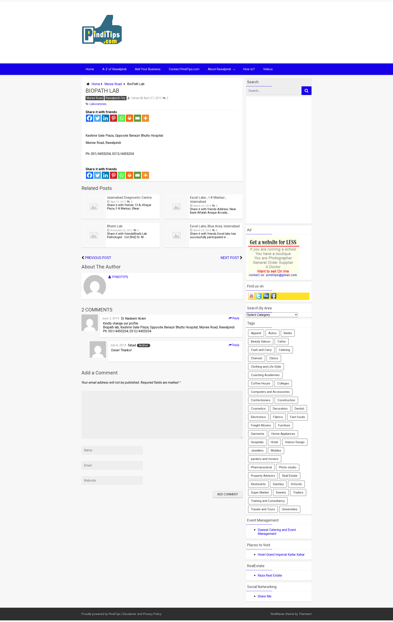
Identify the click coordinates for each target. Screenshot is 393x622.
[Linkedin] (105, 118)
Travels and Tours (263, 509)
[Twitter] (97, 118)
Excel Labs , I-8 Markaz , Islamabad (208, 199)
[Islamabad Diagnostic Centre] (93, 218)
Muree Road (113, 84)
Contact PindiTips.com (184, 69)
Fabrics (278, 417)
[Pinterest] (113, 118)
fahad (135, 98)
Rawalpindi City (115, 98)
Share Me (264, 596)
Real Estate (289, 476)
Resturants (258, 484)
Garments (257, 434)
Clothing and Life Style (266, 366)
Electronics (258, 417)
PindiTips (120, 277)
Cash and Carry (261, 350)
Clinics (273, 358)
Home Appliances (283, 434)
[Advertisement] (235, 32)
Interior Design (295, 442)
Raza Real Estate (270, 575)
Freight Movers (261, 425)
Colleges (283, 383)
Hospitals (257, 442)
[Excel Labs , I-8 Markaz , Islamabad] (176, 218)
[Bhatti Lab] (93, 246)
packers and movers (264, 459)
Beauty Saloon (260, 341)
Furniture (284, 425)
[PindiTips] (101, 49)
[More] (145, 118)
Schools (296, 484)
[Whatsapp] (121, 118)
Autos (272, 333)
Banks (288, 333)
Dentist (299, 408)
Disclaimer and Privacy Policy (142, 614)
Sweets (281, 492)
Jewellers (257, 450)
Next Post (230, 258)
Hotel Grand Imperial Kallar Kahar (281, 555)
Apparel (256, 333)
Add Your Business (147, 69)
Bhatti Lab (114, 226)
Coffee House (260, 383)
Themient (305, 614)
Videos (268, 69)
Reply (235, 318)
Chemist (256, 358)
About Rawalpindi (219, 69)
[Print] (129, 118)
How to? (249, 69)
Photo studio (287, 467)
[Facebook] (89, 118)
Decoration (280, 408)
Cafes (282, 341)
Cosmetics (258, 408)
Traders (298, 492)
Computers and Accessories (270, 392)
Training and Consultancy (268, 501)
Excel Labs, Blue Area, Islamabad (215, 226)
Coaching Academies (265, 375)
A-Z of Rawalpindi (114, 69)
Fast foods (297, 417)
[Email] (137, 118)
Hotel (274, 442)
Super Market (260, 492)
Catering (284, 350)
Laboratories (98, 104)
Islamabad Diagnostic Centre (129, 197)
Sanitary (278, 484)
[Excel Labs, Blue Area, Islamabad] (176, 246)
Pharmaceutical (261, 467)
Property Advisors (263, 476)
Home (90, 69)
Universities (289, 509)
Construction (286, 400)
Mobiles (276, 450)
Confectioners (260, 400)
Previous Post (98, 258)
